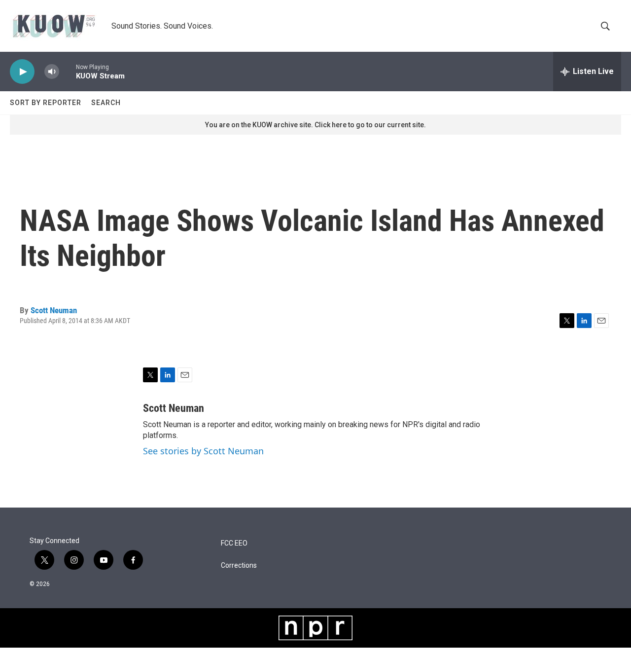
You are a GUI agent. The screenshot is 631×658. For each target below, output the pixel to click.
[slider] (67, 71)
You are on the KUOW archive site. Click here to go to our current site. (315, 125)
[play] (22, 71)
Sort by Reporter (45, 103)
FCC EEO (234, 543)
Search (106, 103)
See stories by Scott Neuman (203, 451)
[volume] (51, 72)
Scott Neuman (54, 310)
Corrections (239, 565)
